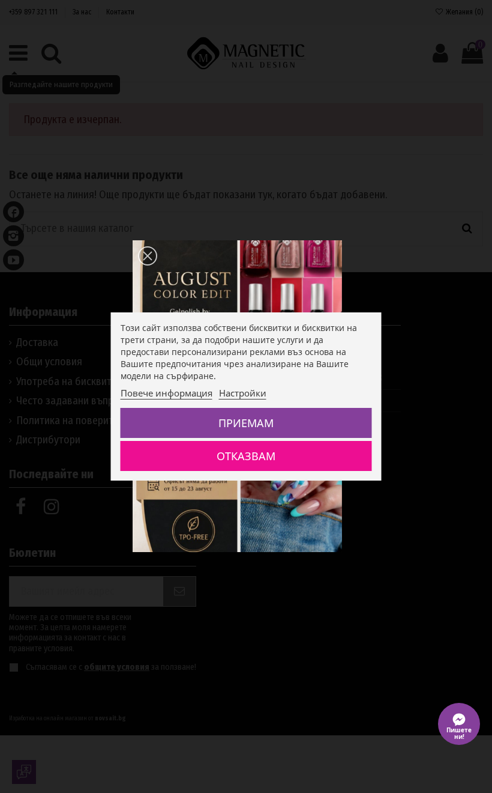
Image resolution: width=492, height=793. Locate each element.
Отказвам (246, 456)
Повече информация (166, 393)
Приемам (246, 423)
